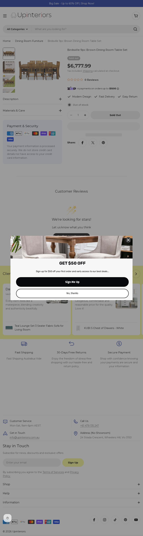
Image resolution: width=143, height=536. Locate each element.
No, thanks (72, 293)
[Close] (128, 240)
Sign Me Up (72, 282)
